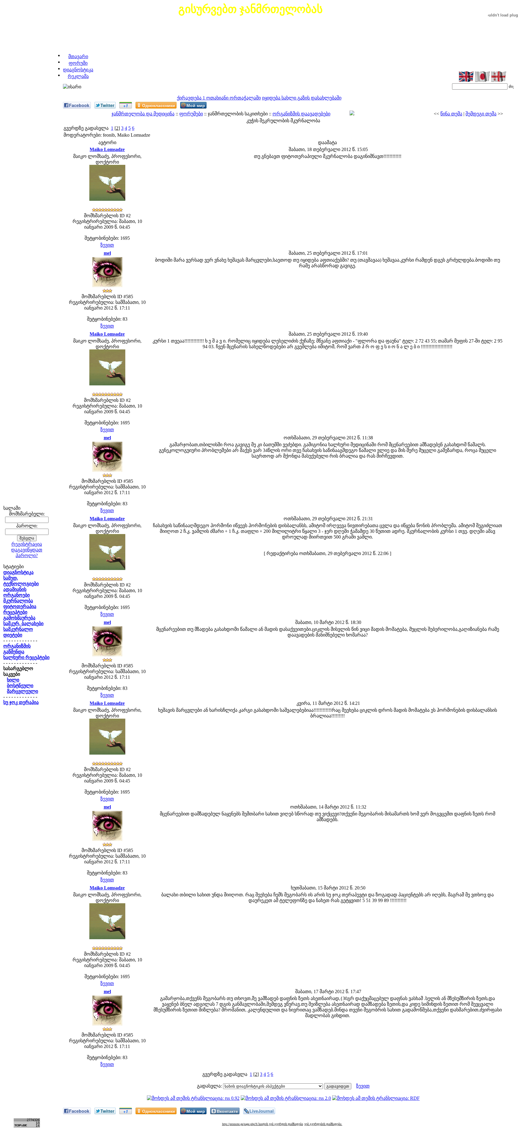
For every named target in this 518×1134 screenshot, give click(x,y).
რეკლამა (78, 76)
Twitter (107, 105)
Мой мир (195, 105)
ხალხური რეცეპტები (26, 657)
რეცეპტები (15, 612)
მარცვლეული (22, 691)
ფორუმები (191, 113)
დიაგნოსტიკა (78, 69)
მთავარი (78, 56)
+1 (125, 105)
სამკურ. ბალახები (23, 623)
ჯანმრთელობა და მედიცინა (143, 113)
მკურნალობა (18, 600)
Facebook (79, 105)
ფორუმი (78, 63)
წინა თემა (451, 113)
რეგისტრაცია (26, 544)
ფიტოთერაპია (19, 606)
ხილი (13, 679)
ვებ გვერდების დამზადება (323, 1124)
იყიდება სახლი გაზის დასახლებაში (301, 97)
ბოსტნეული (20, 685)
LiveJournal (261, 1111)
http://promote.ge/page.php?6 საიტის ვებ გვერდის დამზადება (262, 1124)
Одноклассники (158, 105)
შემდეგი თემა (481, 113)
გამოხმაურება (19, 617)
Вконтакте (227, 1111)
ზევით (107, 245)
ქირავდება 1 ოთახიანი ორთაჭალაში (219, 97)
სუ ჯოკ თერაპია (21, 702)
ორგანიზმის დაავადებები (301, 113)
